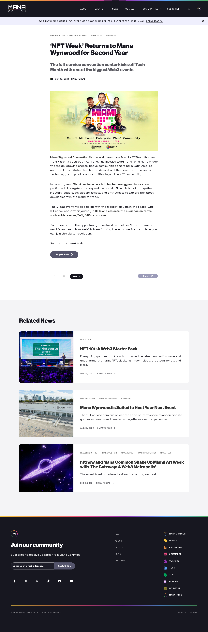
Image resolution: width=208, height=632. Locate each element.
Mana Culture (58, 35)
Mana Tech (96, 35)
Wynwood (111, 35)
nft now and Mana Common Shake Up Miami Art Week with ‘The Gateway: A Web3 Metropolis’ (132, 464)
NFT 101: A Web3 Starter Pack (109, 348)
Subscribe (64, 565)
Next (75, 276)
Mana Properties (78, 35)
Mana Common (27, 612)
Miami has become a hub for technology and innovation (111, 184)
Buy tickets (63, 254)
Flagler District (89, 453)
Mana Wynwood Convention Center (74, 157)
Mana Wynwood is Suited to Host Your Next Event (128, 407)
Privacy (182, 612)
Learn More (153, 21)
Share (146, 276)
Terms (193, 612)
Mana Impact (128, 453)
